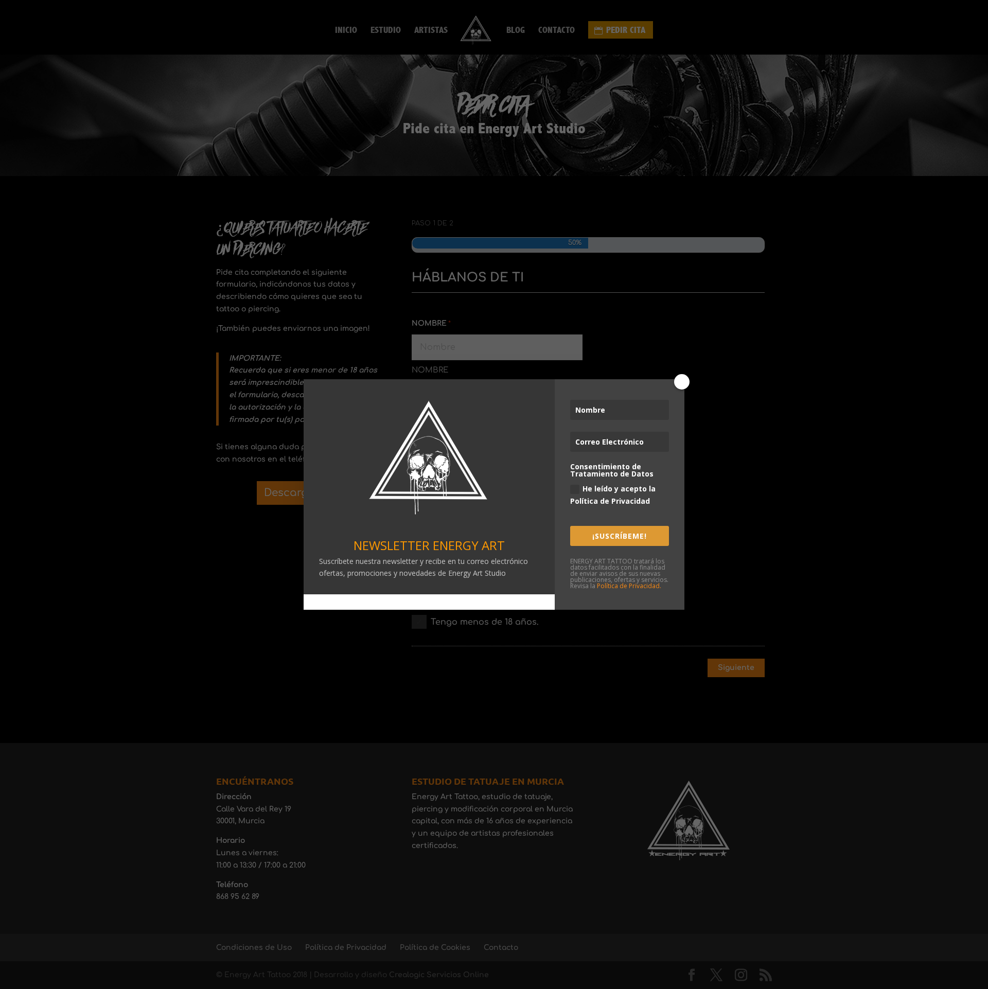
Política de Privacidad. (629, 585)
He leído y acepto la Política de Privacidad (613, 495)
